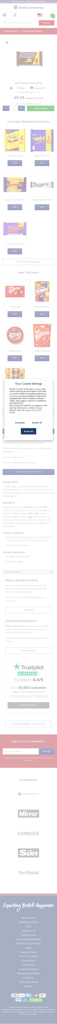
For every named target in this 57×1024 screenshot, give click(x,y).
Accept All (28, 431)
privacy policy (31, 410)
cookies (37, 389)
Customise (20, 422)
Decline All (37, 422)
